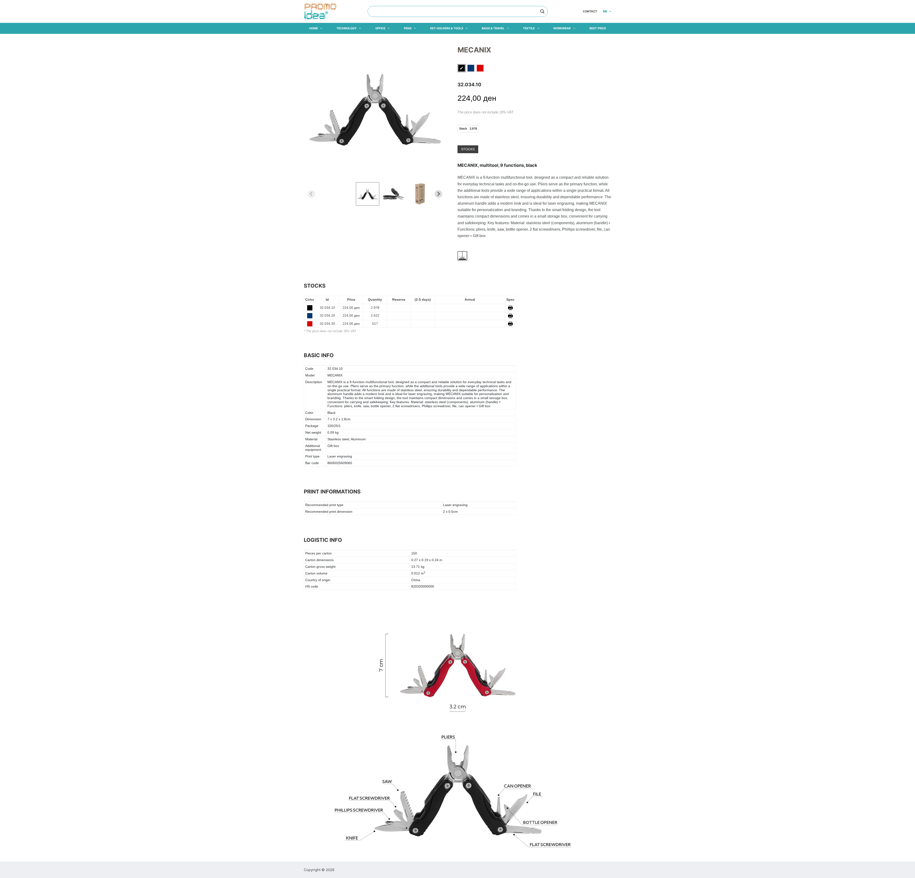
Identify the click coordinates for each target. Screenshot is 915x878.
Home (313, 28)
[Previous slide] (311, 194)
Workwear (562, 28)
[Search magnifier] (542, 11)
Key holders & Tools (446, 28)
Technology (346, 28)
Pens (408, 28)
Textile (529, 28)
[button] (367, 194)
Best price (598, 28)
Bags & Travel (493, 28)
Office (380, 28)
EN (605, 11)
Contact (590, 11)
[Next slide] (438, 194)
